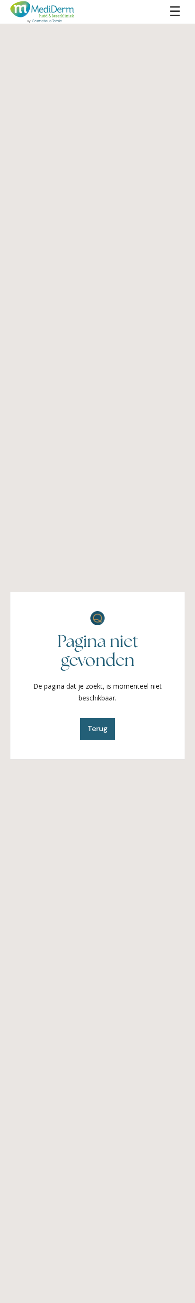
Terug (97, 729)
